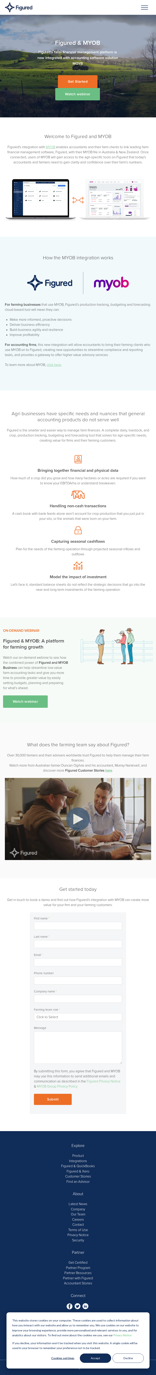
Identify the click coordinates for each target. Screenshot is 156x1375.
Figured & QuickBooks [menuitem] (78, 1166)
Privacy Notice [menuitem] (78, 1235)
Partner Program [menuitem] (78, 1268)
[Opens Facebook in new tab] (70, 1306)
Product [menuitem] (78, 1156)
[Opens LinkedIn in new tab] (85, 1306)
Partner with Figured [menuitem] (78, 1278)
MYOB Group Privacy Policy (57, 1086)
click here (54, 365)
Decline (128, 1358)
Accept (95, 1358)
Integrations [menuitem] (78, 1161)
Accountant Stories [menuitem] (78, 1283)
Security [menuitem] (78, 1240)
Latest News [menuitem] (78, 1204)
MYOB (50, 147)
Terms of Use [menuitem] (78, 1230)
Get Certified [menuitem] (78, 1262)
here (108, 770)
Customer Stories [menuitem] (78, 1176)
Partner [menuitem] (78, 1252)
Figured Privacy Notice (103, 1081)
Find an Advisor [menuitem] (78, 1182)
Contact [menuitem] (78, 1225)
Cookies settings (62, 1358)
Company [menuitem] (78, 1209)
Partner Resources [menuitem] (78, 1273)
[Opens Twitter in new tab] (78, 1306)
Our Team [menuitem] (78, 1214)
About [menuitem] (78, 1194)
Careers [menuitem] (78, 1219)
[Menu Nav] (144, 7)
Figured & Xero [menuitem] (78, 1171)
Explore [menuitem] (78, 1145)
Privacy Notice (122, 1335)
